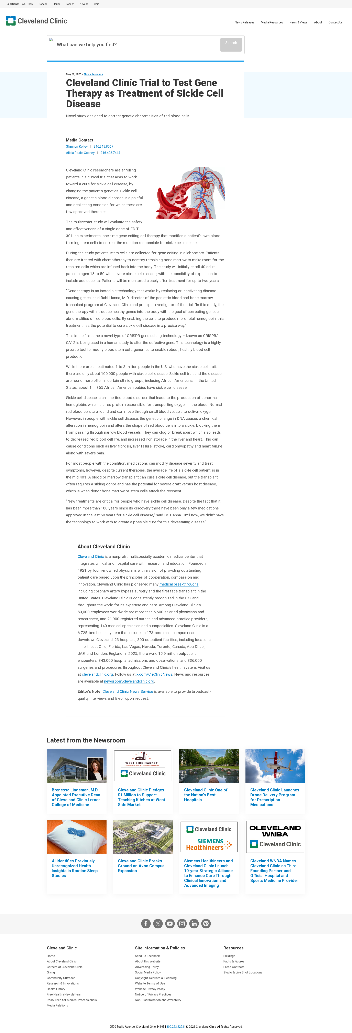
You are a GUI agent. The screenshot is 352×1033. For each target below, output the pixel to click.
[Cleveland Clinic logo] (36, 21)
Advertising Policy (147, 967)
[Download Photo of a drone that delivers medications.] (275, 766)
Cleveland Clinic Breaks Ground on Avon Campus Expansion (141, 865)
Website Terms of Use (150, 983)
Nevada (84, 4)
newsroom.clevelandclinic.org (129, 681)
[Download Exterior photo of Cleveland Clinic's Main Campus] (209, 766)
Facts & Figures (233, 961)
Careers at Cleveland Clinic (64, 967)
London (70, 4)
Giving (51, 972)
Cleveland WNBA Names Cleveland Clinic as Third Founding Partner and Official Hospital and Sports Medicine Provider (274, 870)
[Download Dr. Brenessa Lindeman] (77, 766)
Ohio (96, 4)
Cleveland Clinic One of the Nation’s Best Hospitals (206, 795)
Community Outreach (61, 978)
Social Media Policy (148, 972)
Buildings (229, 956)
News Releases (244, 22)
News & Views (299, 22)
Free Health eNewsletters (64, 994)
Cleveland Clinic (91, 556)
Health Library (56, 989)
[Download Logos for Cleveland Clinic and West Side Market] (143, 766)
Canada (43, 4)
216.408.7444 (110, 153)
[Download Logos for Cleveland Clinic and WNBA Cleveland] (275, 837)
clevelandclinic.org (97, 674)
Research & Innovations (63, 983)
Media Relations (57, 1005)
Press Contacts (233, 967)
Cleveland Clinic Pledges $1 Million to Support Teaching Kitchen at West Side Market (141, 797)
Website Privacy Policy (150, 989)
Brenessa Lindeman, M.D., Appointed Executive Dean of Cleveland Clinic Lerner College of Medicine (76, 797)
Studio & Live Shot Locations (242, 972)
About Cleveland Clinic (62, 961)
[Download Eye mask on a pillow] (77, 837)
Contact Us (336, 22)
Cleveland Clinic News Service (127, 691)
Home (51, 956)
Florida (56, 4)
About (318, 22)
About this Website (148, 961)
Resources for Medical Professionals (72, 1000)
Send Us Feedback (147, 956)
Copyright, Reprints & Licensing (156, 978)
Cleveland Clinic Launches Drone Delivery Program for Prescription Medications (274, 797)
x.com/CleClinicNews (154, 674)
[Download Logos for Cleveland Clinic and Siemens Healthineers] (209, 837)
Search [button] (231, 43)
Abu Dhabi (27, 4)
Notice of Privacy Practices (153, 994)
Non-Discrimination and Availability (158, 1000)
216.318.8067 (103, 146)
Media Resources (272, 22)
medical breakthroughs (179, 584)
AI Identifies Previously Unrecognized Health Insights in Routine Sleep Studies (75, 868)
